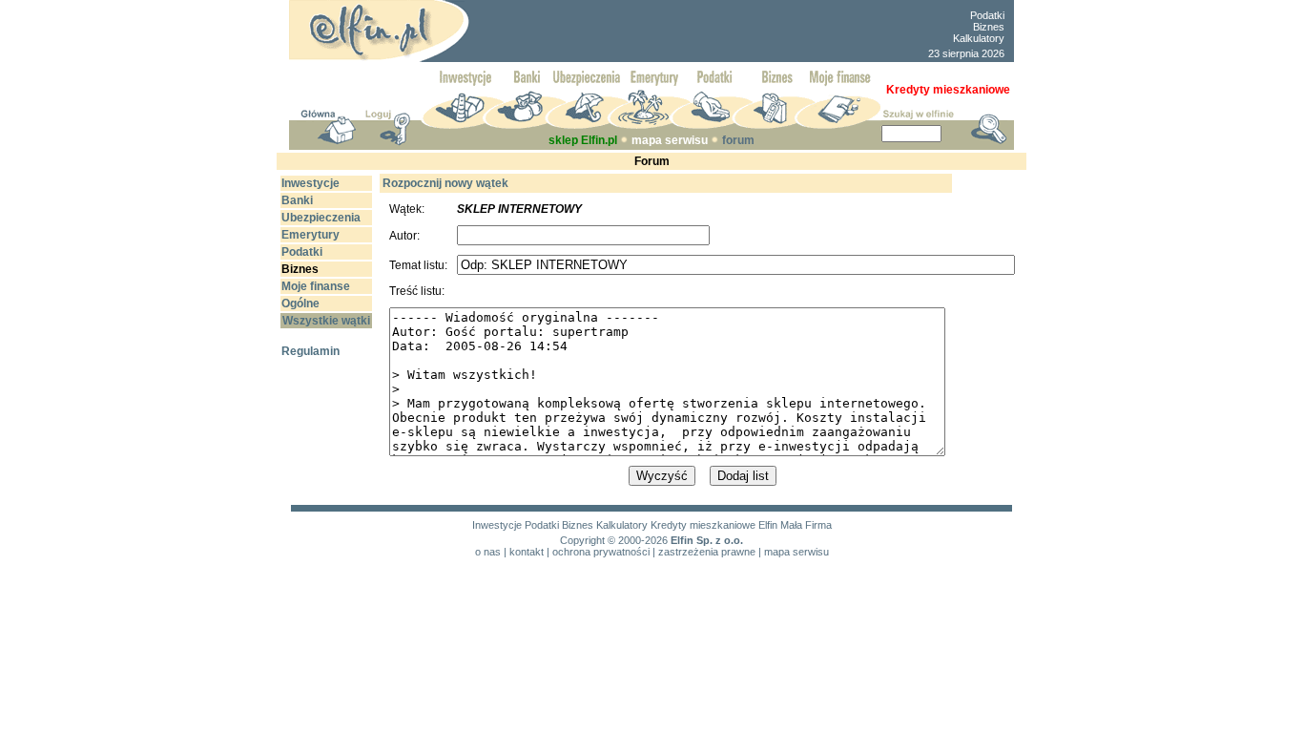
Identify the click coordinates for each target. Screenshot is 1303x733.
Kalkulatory (978, 38)
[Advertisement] (695, 31)
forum (738, 140)
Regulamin (310, 351)
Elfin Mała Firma (795, 525)
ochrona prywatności (601, 551)
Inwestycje (497, 525)
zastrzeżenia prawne (706, 551)
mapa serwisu (669, 140)
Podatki (987, 15)
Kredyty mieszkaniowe (703, 525)
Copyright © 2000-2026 (614, 540)
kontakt (526, 551)
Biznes (988, 26)
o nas (488, 551)
